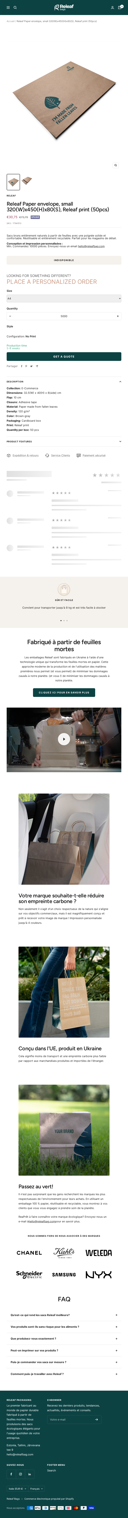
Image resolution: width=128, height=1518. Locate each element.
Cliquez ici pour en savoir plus (64, 692)
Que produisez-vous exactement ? (33, 1338)
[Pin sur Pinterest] (26, 366)
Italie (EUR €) (16, 1488)
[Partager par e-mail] (37, 366)
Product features (19, 441)
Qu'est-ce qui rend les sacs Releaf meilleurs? (40, 1315)
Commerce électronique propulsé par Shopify (49, 1498)
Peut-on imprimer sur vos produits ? (34, 1350)
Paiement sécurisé (94, 455)
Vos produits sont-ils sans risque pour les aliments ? (45, 1326)
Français (35, 1488)
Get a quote (64, 356)
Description (15, 381)
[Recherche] (15, 7)
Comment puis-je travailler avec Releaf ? (37, 1374)
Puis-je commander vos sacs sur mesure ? (38, 1362)
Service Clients (60, 455)
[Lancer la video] (64, 739)
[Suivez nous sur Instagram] (20, 1474)
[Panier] (119, 7)
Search (51, 1470)
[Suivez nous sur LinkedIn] (29, 1474)
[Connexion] (112, 7)
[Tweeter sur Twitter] (31, 366)
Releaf (11, 195)
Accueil (10, 21)
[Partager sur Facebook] (21, 366)
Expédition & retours (25, 455)
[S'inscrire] (96, 1419)
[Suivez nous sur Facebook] (11, 1474)
